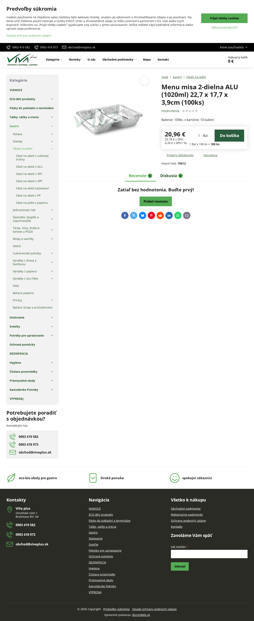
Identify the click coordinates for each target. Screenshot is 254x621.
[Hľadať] (210, 59)
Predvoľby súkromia (116, 609)
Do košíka (229, 135)
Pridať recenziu (156, 201)
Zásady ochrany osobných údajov (154, 609)
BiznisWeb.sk (141, 615)
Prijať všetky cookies (224, 18)
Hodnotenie (170, 111)
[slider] (190, 111)
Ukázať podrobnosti (224, 27)
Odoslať (179, 566)
